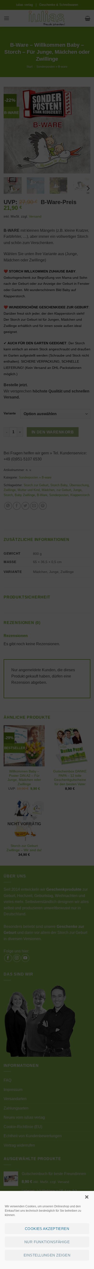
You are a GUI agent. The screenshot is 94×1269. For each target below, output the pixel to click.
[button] (86, 1197)
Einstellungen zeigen (47, 1255)
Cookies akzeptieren (47, 1229)
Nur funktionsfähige (47, 1242)
